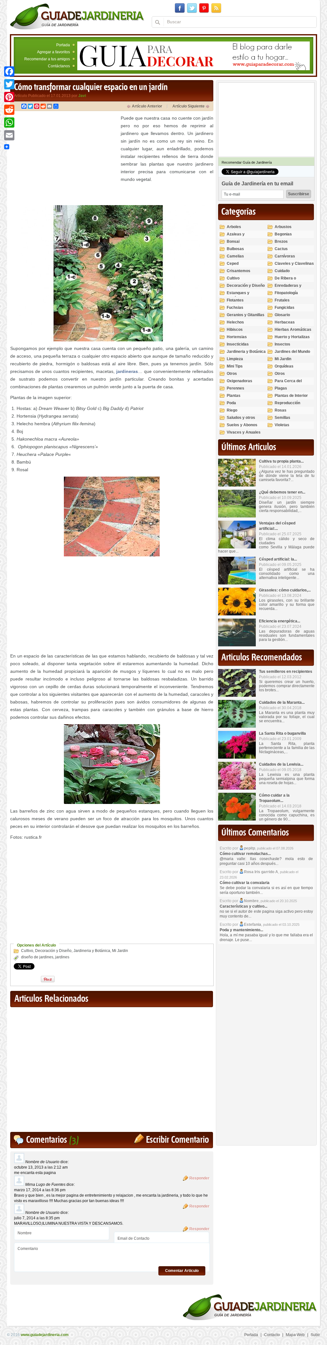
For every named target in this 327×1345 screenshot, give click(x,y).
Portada (63, 45)
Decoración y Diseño (53, 950)
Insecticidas (238, 344)
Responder (199, 1178)
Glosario (282, 315)
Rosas (280, 410)
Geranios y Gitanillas (245, 315)
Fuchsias (235, 307)
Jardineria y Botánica (91, 950)
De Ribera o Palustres (285, 281)
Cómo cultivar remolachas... (245, 853)
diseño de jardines (37, 957)
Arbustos (283, 227)
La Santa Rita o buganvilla (282, 733)
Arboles (234, 227)
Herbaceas (285, 322)
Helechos (235, 322)
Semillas (282, 417)
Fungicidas (284, 307)
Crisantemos (238, 271)
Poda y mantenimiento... (241, 930)
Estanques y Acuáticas (238, 296)
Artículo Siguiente (188, 106)
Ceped (233, 263)
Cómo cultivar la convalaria (245, 883)
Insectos (282, 344)
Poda (231, 403)
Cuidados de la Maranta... (282, 702)
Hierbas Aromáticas (293, 329)
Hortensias (237, 337)
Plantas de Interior (291, 395)
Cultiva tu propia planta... (281, 461)
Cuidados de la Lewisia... (281, 764)
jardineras (127, 371)
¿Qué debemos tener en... (282, 492)
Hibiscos (235, 329)
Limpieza (235, 359)
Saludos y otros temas (241, 420)
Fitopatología (286, 293)
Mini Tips (235, 366)
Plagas (281, 388)
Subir (315, 1335)
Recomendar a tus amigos (47, 59)
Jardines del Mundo (292, 351)
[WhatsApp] (9, 122)
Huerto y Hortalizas (292, 337)
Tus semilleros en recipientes (285, 671)
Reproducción (287, 403)
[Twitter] (9, 84)
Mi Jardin (120, 950)
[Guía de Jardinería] (77, 16)
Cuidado (282, 271)
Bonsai (233, 241)
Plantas (233, 395)
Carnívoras (285, 256)
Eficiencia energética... (279, 621)
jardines (62, 957)
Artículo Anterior (147, 106)
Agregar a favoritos (53, 52)
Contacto (272, 1335)
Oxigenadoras (239, 381)
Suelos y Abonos (242, 425)
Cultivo (27, 950)
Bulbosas (235, 249)
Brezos (281, 241)
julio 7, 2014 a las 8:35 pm (37, 1218)
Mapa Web (295, 1335)
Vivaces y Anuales (244, 432)
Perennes (235, 388)
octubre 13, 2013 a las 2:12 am (41, 1167)
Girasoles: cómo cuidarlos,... (285, 590)
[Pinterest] (9, 97)
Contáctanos (59, 66)
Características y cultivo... (243, 906)
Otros (232, 373)
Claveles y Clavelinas (294, 263)
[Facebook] (9, 71)
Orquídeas (284, 366)
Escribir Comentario (177, 1140)
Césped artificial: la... (278, 559)
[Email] (9, 135)
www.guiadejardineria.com (45, 1335)
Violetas (282, 425)
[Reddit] (9, 109)
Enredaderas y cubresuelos (288, 288)
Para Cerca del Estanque (288, 384)
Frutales (282, 300)
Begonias (283, 234)
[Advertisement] (64, 159)
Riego (232, 410)
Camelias (235, 256)
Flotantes (235, 300)
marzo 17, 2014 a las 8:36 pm (39, 1190)
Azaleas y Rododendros (239, 237)
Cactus (281, 249)
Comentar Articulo (182, 1270)
